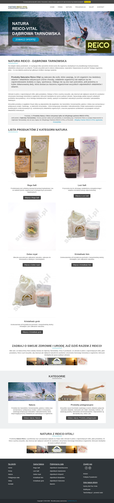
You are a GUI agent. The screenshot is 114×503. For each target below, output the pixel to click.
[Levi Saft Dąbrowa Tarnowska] (82, 157)
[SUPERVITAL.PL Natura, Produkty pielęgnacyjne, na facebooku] (86, 468)
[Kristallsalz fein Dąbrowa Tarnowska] (82, 226)
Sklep (91, 7)
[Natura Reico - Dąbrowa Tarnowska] (32, 391)
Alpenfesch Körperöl (56, 474)
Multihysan (86, 489)
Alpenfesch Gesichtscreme (59, 468)
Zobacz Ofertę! (26, 39)
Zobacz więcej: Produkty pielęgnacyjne (82, 418)
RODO (85, 474)
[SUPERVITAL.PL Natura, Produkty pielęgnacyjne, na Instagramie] (89, 468)
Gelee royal (37, 474)
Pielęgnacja (80, 7)
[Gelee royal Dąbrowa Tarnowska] (32, 226)
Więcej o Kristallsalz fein (82, 265)
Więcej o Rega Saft (32, 198)
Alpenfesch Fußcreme (57, 481)
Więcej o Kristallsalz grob (32, 332)
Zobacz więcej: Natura (32, 418)
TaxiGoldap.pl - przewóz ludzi (93, 492)
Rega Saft (36, 468)
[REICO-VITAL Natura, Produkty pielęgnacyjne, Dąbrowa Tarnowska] (17, 7)
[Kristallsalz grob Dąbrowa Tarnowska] (32, 293)
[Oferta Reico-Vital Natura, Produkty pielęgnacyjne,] (57, 449)
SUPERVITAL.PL (72, 501)
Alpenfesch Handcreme (58, 471)
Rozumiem (87, 2)
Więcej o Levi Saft (82, 196)
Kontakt (100, 7)
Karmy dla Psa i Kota (90, 486)
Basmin (52, 484)
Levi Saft (36, 471)
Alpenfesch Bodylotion (57, 477)
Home (52, 7)
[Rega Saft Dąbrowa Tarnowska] (32, 157)
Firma (60, 7)
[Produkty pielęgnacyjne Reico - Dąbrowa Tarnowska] (82, 391)
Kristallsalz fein (38, 477)
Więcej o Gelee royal (32, 265)
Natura (69, 7)
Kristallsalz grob (38, 481)
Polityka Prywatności (90, 477)
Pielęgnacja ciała (13, 477)
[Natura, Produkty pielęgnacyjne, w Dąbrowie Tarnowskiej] (57, 361)
